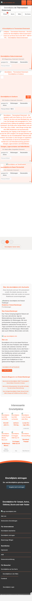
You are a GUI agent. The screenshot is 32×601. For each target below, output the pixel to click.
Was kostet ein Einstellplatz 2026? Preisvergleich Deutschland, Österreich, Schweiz (16, 382)
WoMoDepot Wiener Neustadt (6, 445)
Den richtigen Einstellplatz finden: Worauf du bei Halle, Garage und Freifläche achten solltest (15, 392)
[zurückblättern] (4, 43)
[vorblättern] (27, 43)
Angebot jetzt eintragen (16, 487)
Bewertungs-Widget (7, 540)
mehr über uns (7, 370)
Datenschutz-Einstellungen (9, 521)
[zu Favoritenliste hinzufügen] (2, 32)
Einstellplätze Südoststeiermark (11, 56)
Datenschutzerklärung (7, 559)
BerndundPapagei (26, 440)
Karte (12, 14)
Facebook (4, 578)
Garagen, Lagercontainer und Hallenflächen (15, 146)
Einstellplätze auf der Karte (9, 569)
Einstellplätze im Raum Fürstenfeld (12, 167)
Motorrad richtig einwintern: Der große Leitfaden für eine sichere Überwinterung (16, 387)
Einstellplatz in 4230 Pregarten (6, 424)
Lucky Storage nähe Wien (25, 424)
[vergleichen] (2, 37)
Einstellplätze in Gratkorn (9, 96)
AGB (2, 554)
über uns (3, 516)
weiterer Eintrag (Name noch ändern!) (16, 424)
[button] (3, 242)
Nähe (19, 14)
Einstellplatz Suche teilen (12, 247)
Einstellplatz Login (8, 587)
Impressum (4, 550)
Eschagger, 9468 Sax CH (16, 442)
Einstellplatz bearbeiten (8, 531)
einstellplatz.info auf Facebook (10, 367)
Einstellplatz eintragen (8, 535)
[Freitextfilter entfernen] (24, 2)
